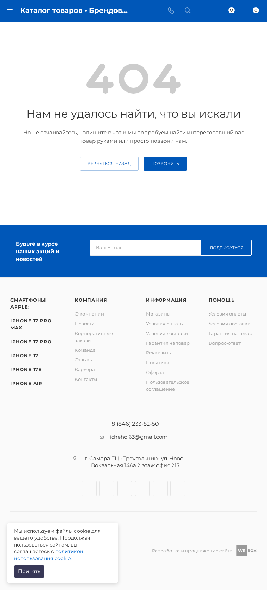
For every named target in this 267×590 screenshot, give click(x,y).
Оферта (155, 372)
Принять (29, 571)
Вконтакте (89, 488)
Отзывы (84, 359)
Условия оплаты (165, 323)
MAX (177, 488)
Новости (85, 323)
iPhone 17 (24, 355)
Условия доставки (167, 333)
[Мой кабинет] (204, 11)
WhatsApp (160, 488)
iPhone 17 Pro (30, 341)
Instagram (106, 488)
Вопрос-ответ (225, 343)
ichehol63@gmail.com (139, 436)
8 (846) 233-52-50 (135, 424)
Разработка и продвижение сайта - (194, 550)
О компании (89, 314)
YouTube (142, 488)
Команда (85, 350)
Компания (91, 300)
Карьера (85, 369)
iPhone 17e (26, 369)
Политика (157, 362)
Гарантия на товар (168, 343)
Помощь (222, 300)
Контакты (86, 379)
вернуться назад (109, 163)
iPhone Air (26, 383)
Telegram (124, 488)
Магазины (158, 314)
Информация (166, 300)
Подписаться (227, 247)
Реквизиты (159, 353)
